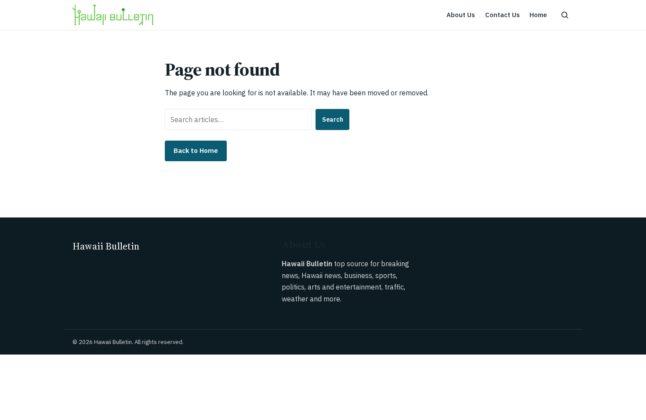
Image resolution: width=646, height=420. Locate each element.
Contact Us (502, 15)
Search (332, 119)
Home (538, 15)
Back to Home (196, 150)
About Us (460, 15)
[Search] (564, 15)
